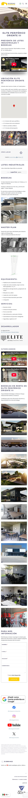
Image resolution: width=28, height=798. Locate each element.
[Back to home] (8, 3)
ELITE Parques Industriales (10, 332)
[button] (26, 3)
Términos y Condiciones (19, 779)
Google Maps (12, 157)
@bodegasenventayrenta (14, 711)
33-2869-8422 (8, 761)
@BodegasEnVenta (14, 720)
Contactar (14, 679)
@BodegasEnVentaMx (14, 728)
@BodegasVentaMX (14, 737)
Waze (20, 157)
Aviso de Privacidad (20, 776)
